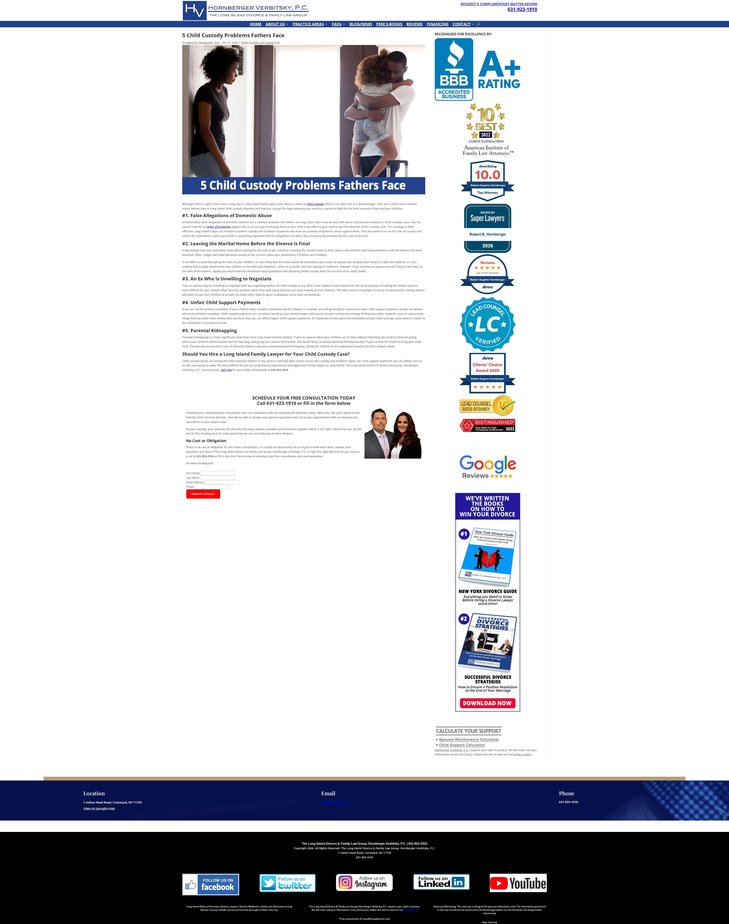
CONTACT (462, 25)
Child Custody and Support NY (260, 42)
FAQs (337, 25)
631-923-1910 (522, 9)
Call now (226, 370)
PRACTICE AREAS (308, 25)
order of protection (219, 227)
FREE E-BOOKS (389, 25)
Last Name (193, 477)
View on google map (99, 808)
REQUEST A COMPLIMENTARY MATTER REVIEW (499, 4)
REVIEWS (414, 25)
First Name (193, 473)
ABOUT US (275, 25)
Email (328, 793)
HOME (255, 25)
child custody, (315, 204)
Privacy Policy (410, 909)
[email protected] (333, 802)
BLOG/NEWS (361, 25)
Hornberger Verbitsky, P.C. (452, 750)
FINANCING (437, 25)
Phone (190, 487)
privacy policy (522, 754)
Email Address (195, 482)
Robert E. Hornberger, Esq (202, 42)
